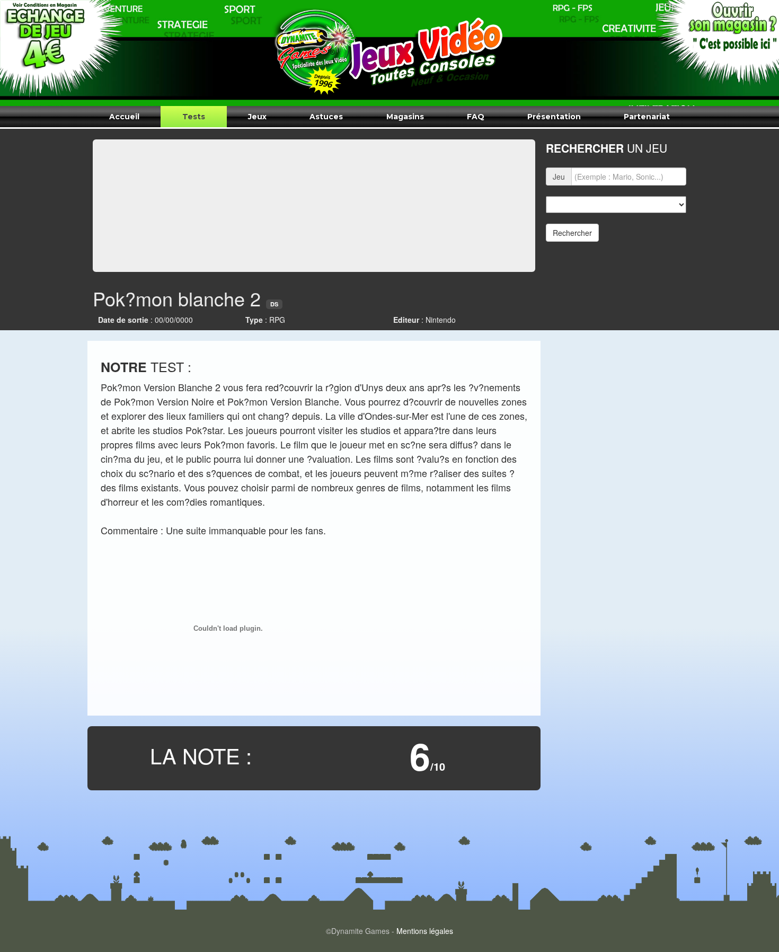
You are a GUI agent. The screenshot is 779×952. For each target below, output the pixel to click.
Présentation (554, 116)
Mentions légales (424, 930)
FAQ (475, 116)
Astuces (326, 116)
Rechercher (572, 232)
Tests (193, 116)
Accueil (124, 116)
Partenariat (647, 116)
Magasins (405, 116)
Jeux (257, 116)
